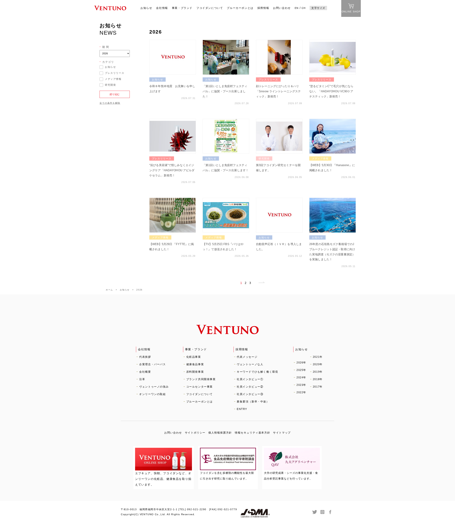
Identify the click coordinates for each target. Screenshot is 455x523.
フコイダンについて (209, 8)
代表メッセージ (247, 356)
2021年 (318, 356)
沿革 (142, 379)
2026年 (301, 362)
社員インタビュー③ (250, 394)
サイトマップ (282, 432)
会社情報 (162, 8)
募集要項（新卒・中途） (253, 401)
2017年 (318, 386)
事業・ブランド (182, 8)
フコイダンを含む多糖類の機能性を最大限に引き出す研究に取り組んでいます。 (227, 475)
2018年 (318, 379)
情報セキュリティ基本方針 (252, 432)
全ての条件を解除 (110, 103)
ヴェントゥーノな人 (250, 364)
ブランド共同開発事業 (201, 379)
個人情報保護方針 (220, 432)
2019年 (318, 371)
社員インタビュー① (250, 379)
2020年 (318, 364)
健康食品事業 (195, 364)
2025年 (301, 369)
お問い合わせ (282, 8)
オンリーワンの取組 (152, 394)
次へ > (259, 283)
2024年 (301, 377)
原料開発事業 (195, 371)
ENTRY (242, 408)
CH (304, 8)
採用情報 (263, 8)
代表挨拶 (145, 356)
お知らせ (146, 8)
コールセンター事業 (199, 386)
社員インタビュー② (250, 386)
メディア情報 (113, 79)
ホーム (109, 290)
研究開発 (110, 85)
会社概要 (145, 371)
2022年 (301, 392)
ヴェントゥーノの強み (154, 386)
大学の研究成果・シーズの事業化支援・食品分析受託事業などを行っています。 (291, 475)
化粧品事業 (193, 356)
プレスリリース (114, 73)
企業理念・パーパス (152, 364)
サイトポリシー (195, 432)
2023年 (301, 384)
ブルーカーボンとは (240, 8)
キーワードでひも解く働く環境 (257, 371)
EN (297, 8)
